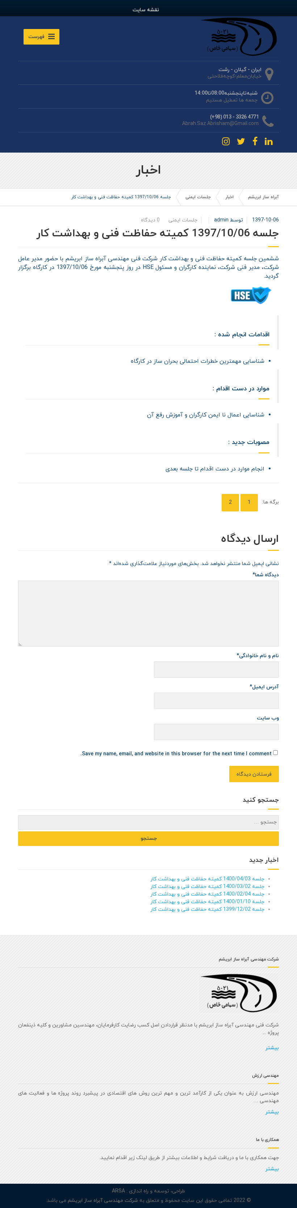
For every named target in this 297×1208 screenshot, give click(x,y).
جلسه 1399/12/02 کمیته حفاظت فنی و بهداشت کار (207, 909)
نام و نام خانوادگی (258, 655)
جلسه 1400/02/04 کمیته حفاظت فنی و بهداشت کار (207, 894)
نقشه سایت (146, 10)
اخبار (229, 197)
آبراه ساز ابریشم (263, 197)
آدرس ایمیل (264, 687)
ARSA (118, 1191)
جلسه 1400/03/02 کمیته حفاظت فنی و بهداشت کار (207, 886)
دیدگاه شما (265, 575)
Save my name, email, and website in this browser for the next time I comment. (176, 754)
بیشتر (272, 1048)
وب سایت (268, 718)
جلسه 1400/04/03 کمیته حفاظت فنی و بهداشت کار (207, 879)
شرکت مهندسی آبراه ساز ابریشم (102, 1200)
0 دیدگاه (150, 220)
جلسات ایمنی (198, 197)
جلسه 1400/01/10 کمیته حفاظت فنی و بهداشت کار (207, 901)
